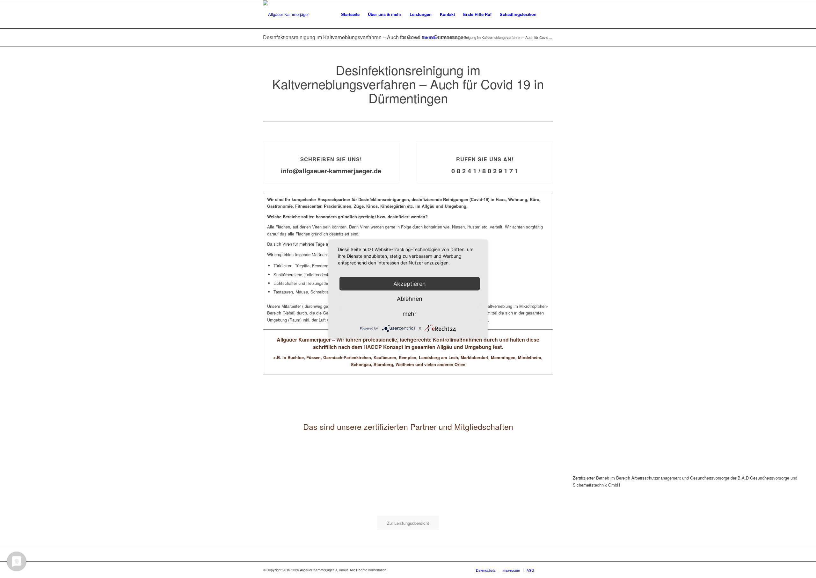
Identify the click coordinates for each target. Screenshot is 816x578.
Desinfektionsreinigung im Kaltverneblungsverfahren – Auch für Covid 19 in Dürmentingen (364, 37)
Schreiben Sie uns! (331, 159)
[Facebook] (548, 569)
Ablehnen (409, 298)
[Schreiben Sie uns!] (331, 141)
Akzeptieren (409, 283)
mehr (410, 313)
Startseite (429, 37)
